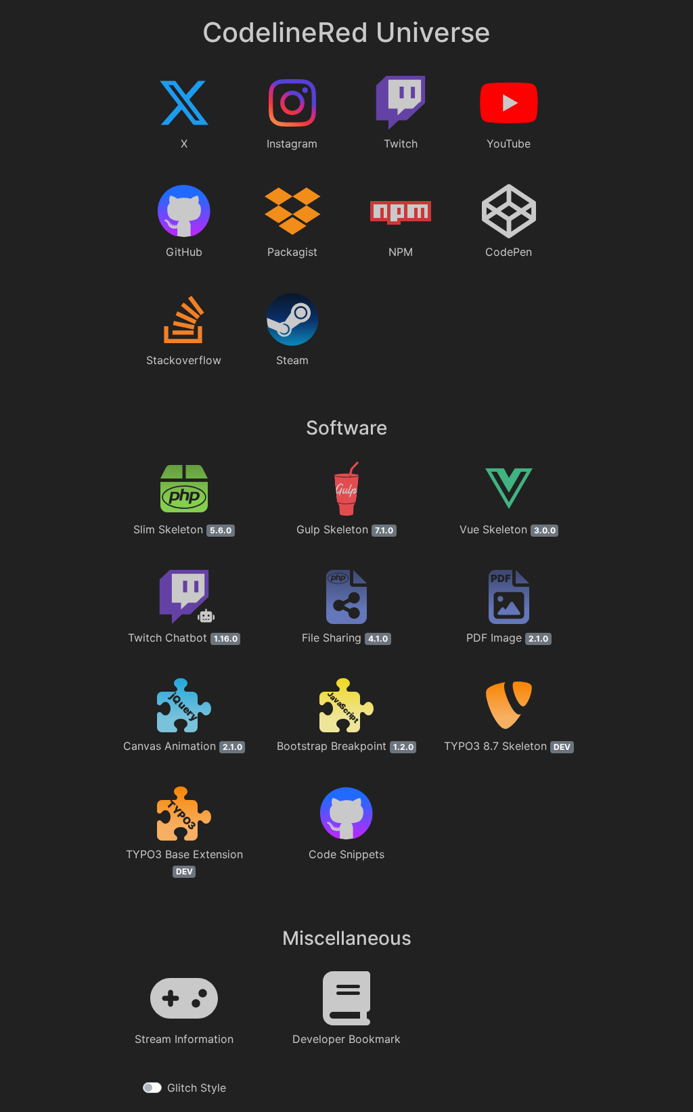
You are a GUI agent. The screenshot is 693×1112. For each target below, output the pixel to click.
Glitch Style (196, 1087)
